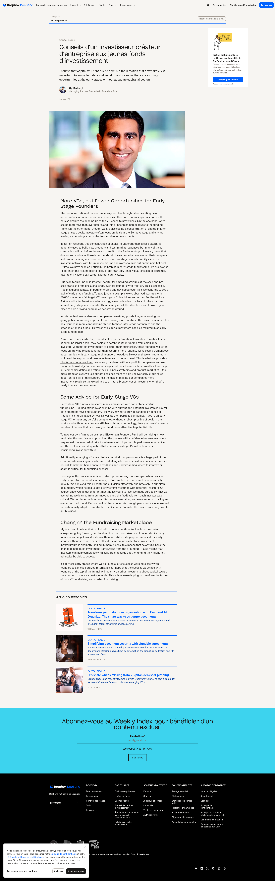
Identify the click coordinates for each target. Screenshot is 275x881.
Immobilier (148, 805)
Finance (147, 791)
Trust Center (143, 854)
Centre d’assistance (95, 801)
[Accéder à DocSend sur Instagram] (219, 869)
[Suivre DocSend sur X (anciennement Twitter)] (207, 869)
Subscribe (137, 757)
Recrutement (207, 796)
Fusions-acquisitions (125, 791)
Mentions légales (209, 791)
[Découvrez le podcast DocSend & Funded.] (224, 869)
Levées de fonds (122, 796)
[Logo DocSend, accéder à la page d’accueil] (18, 5)
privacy (147, 748)
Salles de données (181, 812)
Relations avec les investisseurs (123, 823)
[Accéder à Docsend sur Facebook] (213, 869)
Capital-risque (122, 801)
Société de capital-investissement (124, 806)
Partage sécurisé (180, 791)
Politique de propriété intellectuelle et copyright (213, 813)
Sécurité (205, 801)
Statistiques (178, 796)
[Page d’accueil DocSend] (64, 787)
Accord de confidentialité (184, 822)
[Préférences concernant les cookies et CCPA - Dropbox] (46, 860)
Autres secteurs (150, 815)
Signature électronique (183, 817)
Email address (137, 736)
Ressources (91, 810)
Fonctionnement (94, 791)
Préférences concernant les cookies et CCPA (212, 825)
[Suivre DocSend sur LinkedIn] (202, 869)
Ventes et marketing (153, 810)
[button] (228, 79)
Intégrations (92, 796)
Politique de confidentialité (208, 806)
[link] (219, 5)
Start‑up (147, 796)
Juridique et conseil (152, 801)
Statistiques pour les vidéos (182, 802)
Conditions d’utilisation (212, 819)
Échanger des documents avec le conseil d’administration (127, 815)
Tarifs (88, 805)
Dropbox (76, 794)
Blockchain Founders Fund (76, 362)
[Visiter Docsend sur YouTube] (196, 869)
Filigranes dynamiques (183, 808)
